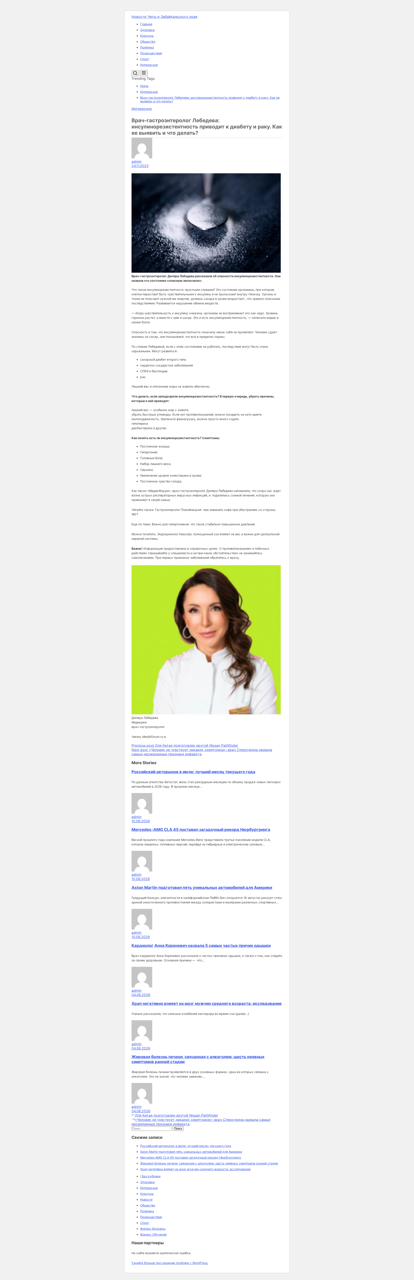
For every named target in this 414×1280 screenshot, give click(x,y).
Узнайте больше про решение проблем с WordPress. (170, 1263)
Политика (147, 47)
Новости (146, 1199)
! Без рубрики (150, 1176)
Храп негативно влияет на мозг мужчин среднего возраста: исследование (207, 1003)
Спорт (144, 59)
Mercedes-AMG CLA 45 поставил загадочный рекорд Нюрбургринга (201, 829)
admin (136, 161)
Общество (147, 41)
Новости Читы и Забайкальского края (164, 16)
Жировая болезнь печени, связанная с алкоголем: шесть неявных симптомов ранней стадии (209, 1163)
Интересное (149, 65)
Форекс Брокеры (153, 1228)
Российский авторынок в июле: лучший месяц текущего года (193, 771)
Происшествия (151, 53)
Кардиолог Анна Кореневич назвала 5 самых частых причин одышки (201, 945)
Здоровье (147, 30)
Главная (146, 24)
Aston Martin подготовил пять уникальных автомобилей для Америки (202, 887)
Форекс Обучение (153, 1234)
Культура (147, 36)
